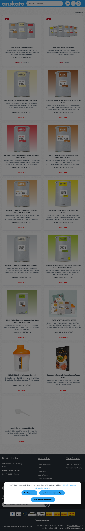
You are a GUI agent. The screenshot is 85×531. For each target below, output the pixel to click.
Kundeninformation (44, 464)
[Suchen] (61, 3)
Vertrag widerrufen (42, 520)
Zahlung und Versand (73, 464)
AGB (39, 468)
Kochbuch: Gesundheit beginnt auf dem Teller (63, 376)
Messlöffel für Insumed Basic (22, 428)
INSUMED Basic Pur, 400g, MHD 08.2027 (21, 265)
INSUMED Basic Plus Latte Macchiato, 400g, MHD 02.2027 (21, 211)
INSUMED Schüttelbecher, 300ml (22, 375)
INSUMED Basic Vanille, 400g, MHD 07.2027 (22, 100)
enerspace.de (27, 526)
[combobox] (42, 3)
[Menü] (67, 3)
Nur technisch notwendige (52, 493)
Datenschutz (38, 488)
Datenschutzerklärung (74, 468)
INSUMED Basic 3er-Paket (22, 48)
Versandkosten (74, 525)
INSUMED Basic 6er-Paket (63, 48)
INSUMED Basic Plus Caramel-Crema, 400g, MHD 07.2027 (63, 156)
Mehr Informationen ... (69, 485)
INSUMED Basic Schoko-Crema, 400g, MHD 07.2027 (63, 101)
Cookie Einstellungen (45, 479)
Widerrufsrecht (43, 475)
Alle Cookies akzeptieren (43, 500)
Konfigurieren (29, 493)
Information (44, 458)
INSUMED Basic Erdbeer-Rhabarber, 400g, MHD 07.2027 (21, 156)
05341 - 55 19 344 (11, 470)
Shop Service (73, 458)
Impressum (41, 471)
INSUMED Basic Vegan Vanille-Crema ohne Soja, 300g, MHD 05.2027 (63, 266)
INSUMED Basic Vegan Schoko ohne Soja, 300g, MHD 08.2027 (22, 321)
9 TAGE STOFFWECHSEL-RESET (63, 320)
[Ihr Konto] (73, 3)
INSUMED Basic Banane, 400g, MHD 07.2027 (63, 211)
